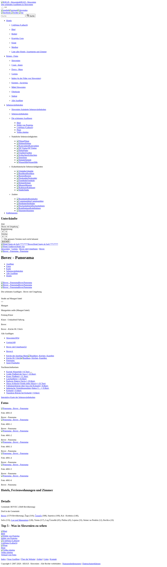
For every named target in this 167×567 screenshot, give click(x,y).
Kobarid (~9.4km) (13, 390)
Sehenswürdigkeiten (14, 105)
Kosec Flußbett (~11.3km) (17, 376)
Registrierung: (7, 229)
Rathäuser (31, 187)
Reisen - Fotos (12, 56)
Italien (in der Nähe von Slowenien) (26, 78)
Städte (26, 190)
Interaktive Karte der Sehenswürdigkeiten (18, 397)
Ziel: (3, 224)
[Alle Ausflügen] (2, 301)
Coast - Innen (17, 65)
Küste (13, 43)
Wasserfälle (33, 162)
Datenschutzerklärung (91, 564)
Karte (8, 269)
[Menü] (5, 8)
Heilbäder (31, 203)
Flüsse (26, 141)
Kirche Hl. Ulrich (13, 358)
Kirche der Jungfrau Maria (17, 356)
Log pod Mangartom (19, 520)
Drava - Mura (17, 69)
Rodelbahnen (35, 208)
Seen (25, 157)
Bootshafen (33, 199)
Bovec (42, 249)
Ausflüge (10, 264)
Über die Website (28, 559)
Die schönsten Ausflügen (21, 118)
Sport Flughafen (13, 363)
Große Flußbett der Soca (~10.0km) (21, 374)
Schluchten (32, 155)
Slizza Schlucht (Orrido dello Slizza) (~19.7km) (26, 383)
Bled (13, 29)
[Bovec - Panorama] (14, 408)
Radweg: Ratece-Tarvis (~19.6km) (20, 381)
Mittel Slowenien (18, 87)
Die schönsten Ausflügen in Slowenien (17, 4)
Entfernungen (11, 213)
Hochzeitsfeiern (38, 206)
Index (3, 559)
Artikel (39, 559)
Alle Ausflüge (17, 100)
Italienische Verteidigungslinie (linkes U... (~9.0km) (27, 388)
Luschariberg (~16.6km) (16, 379)
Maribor (14, 47)
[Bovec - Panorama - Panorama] (14, 251)
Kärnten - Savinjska (19, 83)
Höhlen (28, 143)
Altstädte (29, 171)
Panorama (10, 360)
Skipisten (30, 210)
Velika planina (22, 132)
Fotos (8, 266)
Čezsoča (38, 516)
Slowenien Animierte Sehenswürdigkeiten (28, 109)
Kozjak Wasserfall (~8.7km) (17, 372)
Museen (28, 185)
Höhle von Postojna (25, 125)
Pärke (25, 150)
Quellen (28, 153)
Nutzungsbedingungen (71, 564)
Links (46, 559)
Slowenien (15, 60)
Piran (19, 130)
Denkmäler (32, 178)
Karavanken (34, 146)
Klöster (28, 183)
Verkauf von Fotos (8, 555)
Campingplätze (37, 201)
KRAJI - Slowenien (28, 2)
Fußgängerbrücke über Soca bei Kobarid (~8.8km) (27, 386)
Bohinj (14, 34)
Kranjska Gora (17, 38)
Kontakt (53, 559)
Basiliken (30, 173)
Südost (14, 96)
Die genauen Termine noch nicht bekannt (21, 239)
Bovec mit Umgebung (28, 249)
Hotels (9, 20)
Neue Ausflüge (13, 559)
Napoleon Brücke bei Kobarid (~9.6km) (22, 393)
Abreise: (4, 234)
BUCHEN (5, 242)
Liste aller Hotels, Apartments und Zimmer (29, 52)
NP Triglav (32, 148)
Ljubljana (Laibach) (19, 25)
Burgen (28, 176)
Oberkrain (15, 92)
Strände (28, 160)
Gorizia (14, 74)
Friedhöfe (31, 180)
